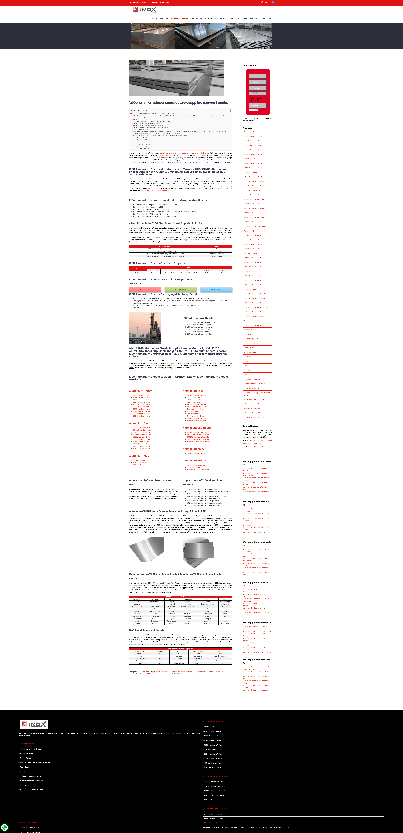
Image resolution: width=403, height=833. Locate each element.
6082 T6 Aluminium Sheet (197, 421)
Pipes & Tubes (249, 348)
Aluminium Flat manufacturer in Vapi (257, 631)
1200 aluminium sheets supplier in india (191, 674)
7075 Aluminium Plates (142, 395)
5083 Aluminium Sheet (195, 409)
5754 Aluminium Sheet (195, 411)
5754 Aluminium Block (141, 442)
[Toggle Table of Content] (227, 111)
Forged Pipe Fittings (252, 343)
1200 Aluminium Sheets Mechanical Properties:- (149, 125)
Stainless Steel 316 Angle (254, 404)
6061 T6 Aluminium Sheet (196, 402)
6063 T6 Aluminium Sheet (197, 418)
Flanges (247, 370)
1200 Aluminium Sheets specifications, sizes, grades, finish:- (153, 120)
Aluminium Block (142, 139)
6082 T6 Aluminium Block (142, 448)
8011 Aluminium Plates (141, 402)
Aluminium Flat (141, 141)
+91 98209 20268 (254, 443)
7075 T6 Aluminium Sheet (197, 395)
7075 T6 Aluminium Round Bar (198, 432)
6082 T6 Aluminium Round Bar (198, 437)
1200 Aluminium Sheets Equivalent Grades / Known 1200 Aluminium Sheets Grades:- (161, 135)
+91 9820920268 (144, 3)
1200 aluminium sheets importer (193, 672)
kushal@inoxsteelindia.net (160, 3)
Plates (246, 361)
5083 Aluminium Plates (141, 411)
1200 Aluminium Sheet (195, 398)
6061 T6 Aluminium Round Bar (198, 439)
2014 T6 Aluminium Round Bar (198, 435)
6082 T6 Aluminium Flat (142, 463)
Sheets (246, 375)
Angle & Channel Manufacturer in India (35, 762)
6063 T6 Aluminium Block (142, 446)
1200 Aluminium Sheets (159, 158)
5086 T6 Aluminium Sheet (255, 199)
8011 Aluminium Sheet (195, 400)
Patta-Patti (248, 357)
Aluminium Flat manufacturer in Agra (257, 652)
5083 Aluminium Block (253, 240)
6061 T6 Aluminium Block (142, 435)
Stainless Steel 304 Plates (255, 417)
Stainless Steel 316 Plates (254, 413)
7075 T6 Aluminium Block (142, 428)
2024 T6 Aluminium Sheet (197, 404)
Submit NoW (254, 110)
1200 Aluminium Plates (141, 404)
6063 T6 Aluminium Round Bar (198, 442)
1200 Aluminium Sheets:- (142, 129)
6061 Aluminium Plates (141, 398)
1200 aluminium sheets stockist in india (161, 674)
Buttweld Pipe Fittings (253, 339)
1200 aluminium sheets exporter (168, 672)
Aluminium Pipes (142, 146)
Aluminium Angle (193, 467)
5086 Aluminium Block (141, 439)
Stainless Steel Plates (252, 408)
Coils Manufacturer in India (30, 776)
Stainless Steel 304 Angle (254, 399)
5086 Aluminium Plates (142, 409)
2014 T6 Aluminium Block (142, 430)
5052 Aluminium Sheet (195, 416)
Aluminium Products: (143, 148)
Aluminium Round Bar (143, 144)
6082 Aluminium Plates (142, 400)
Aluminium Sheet (142, 143)
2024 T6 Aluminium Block (142, 432)
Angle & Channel (250, 352)
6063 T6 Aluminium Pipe (196, 453)
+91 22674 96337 (256, 441)
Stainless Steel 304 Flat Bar (255, 388)
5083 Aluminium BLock (141, 437)
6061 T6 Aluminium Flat (142, 460)
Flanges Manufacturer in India (31, 781)
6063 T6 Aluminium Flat (142, 465)
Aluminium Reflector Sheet (197, 465)
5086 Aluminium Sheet (195, 414)
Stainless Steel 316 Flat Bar (255, 384)
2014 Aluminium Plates (141, 414)
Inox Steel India (144, 672)
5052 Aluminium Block (141, 444)
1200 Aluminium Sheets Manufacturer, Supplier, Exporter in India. (153, 114)
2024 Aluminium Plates (142, 416)
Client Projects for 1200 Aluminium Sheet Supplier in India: (153, 121)
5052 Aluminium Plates (141, 407)
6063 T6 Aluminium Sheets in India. (160, 190)
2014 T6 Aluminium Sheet (196, 407)
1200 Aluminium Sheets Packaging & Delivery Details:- (151, 128)
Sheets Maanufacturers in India (32, 790)
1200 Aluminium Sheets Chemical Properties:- (148, 123)
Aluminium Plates (142, 137)
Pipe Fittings (248, 334)
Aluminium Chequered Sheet (198, 470)
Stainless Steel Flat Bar (252, 379)
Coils (246, 366)
